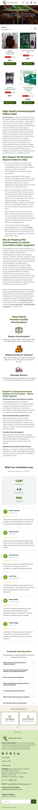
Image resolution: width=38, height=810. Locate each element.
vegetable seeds (29, 304)
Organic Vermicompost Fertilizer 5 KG (10, 52)
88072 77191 (12, 780)
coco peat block (17, 304)
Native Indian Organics (11, 807)
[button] (31, 3)
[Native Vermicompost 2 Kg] (28, 41)
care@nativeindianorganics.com (12, 789)
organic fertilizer (26, 300)
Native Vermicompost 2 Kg (28, 51)
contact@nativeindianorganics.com (19, 784)
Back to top (18, 732)
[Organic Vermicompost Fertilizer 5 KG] (10, 41)
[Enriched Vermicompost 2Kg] (10, 78)
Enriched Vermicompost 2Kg (10, 88)
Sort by (4, 27)
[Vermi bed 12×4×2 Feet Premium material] (28, 78)
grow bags (6, 306)
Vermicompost (8, 117)
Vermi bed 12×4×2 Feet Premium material (28, 89)
